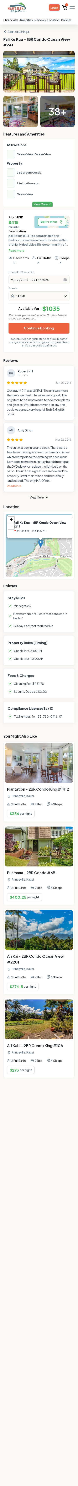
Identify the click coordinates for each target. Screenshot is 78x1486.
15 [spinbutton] (37, 280)
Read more (16, 250)
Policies (66, 20)
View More (37, 497)
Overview (10, 20)
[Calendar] (65, 279)
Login (54, 7)
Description (17, 231)
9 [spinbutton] (12, 280)
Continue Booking (39, 328)
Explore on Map (49, 222)
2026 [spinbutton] (24, 280)
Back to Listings (18, 31)
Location (53, 20)
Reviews (40, 20)
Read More (14, 486)
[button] (40, 543)
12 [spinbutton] (17, 280)
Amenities (26, 20)
